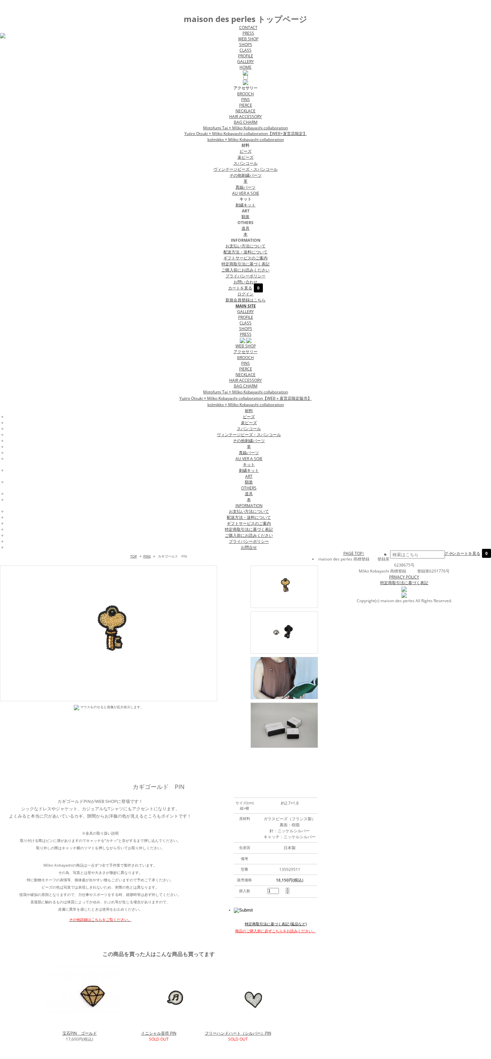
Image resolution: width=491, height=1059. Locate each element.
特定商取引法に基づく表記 (245, 264)
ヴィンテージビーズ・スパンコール (245, 169)
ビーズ (245, 151)
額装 (245, 216)
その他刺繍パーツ (245, 175)
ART (249, 476)
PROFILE (245, 56)
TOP (133, 556)
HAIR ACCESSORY (245, 116)
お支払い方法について (245, 246)
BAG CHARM (246, 122)
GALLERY (245, 61)
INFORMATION (249, 505)
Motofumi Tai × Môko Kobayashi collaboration (245, 128)
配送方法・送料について (245, 252)
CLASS (245, 50)
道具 (245, 228)
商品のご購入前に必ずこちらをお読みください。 (275, 930)
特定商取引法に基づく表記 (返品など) (276, 923)
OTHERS (249, 488)
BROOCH (245, 94)
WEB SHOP (248, 39)
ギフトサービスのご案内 (245, 258)
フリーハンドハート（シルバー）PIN (238, 1033)
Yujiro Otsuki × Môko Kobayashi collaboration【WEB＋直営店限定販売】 (245, 398)
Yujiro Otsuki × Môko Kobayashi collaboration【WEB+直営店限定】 (245, 133)
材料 (249, 410)
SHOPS (245, 44)
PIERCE (245, 105)
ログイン (245, 294)
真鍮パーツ (245, 187)
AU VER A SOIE (245, 193)
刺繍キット (245, 205)
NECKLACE (245, 111)
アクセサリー (245, 351)
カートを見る (244, 288)
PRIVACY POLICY (404, 577)
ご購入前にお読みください (245, 270)
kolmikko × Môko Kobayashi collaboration (245, 139)
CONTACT (248, 27)
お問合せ (249, 547)
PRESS (248, 33)
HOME (245, 67)
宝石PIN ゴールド (79, 1033)
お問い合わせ (245, 282)
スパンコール (245, 163)
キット (249, 464)
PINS (245, 99)
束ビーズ (245, 157)
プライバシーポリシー (245, 276)
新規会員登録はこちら (245, 300)
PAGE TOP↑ (353, 553)
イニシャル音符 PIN (158, 1033)
